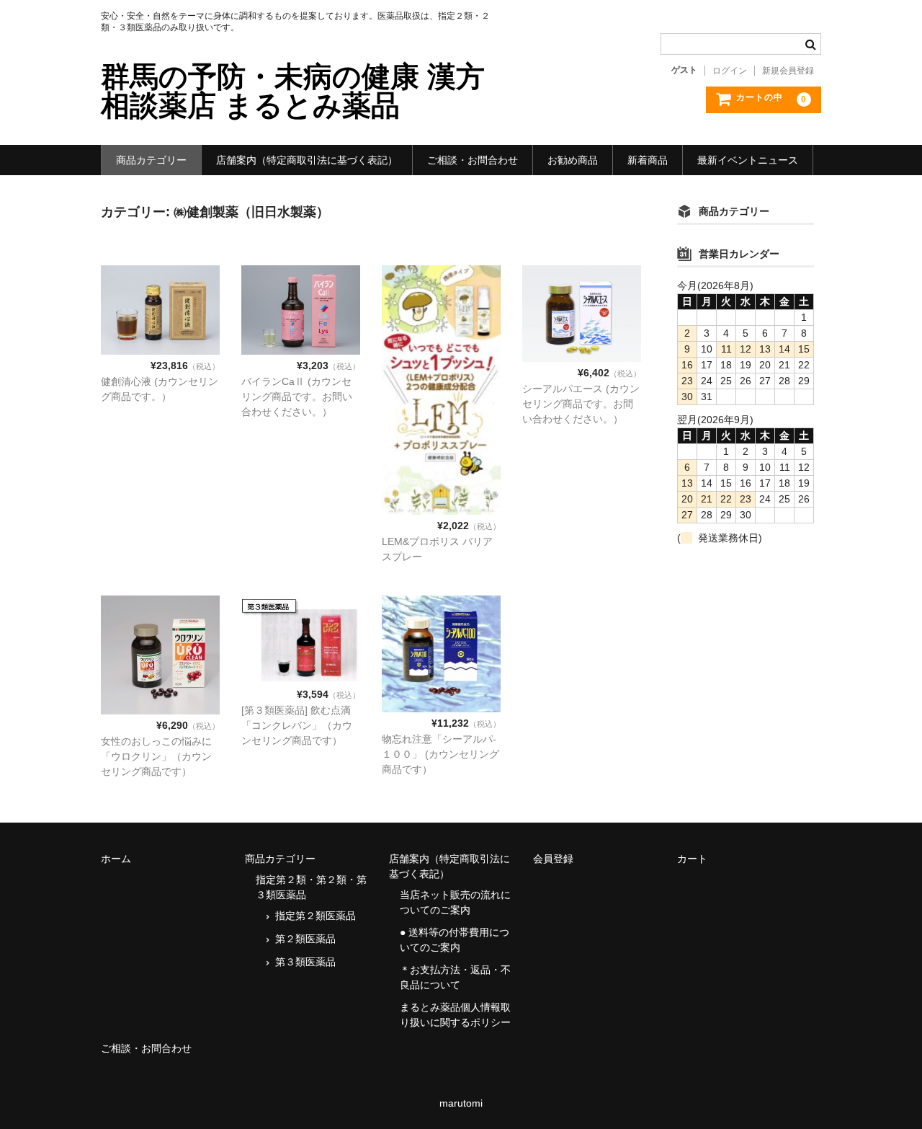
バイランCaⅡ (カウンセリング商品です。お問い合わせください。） (296, 396)
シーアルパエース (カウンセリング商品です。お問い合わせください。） (581, 404)
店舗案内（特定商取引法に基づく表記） (307, 160)
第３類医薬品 (305, 962)
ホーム (116, 858)
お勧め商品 (572, 160)
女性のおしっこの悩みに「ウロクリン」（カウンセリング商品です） (156, 756)
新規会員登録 (788, 71)
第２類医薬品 (305, 938)
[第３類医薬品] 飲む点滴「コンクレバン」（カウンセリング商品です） (296, 725)
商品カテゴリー (151, 160)
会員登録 (553, 858)
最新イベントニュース (747, 160)
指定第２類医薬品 (315, 915)
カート (692, 858)
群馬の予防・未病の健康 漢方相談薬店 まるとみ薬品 (293, 91)
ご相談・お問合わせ (472, 160)
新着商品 (647, 160)
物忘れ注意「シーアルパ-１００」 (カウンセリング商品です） (440, 754)
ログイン (729, 71)
